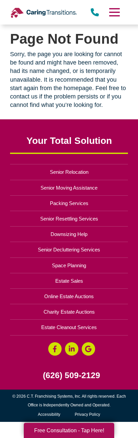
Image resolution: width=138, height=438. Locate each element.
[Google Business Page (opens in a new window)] (88, 349)
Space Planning (69, 265)
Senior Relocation (69, 172)
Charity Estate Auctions (69, 312)
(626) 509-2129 (71, 375)
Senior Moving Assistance (69, 188)
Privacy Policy (87, 414)
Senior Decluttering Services (69, 249)
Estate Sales (69, 281)
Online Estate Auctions (69, 296)
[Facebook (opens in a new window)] (55, 349)
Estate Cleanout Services (69, 327)
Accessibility (49, 414)
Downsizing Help (69, 234)
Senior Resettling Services (69, 219)
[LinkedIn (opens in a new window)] (71, 349)
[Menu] (114, 12)
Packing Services (69, 203)
